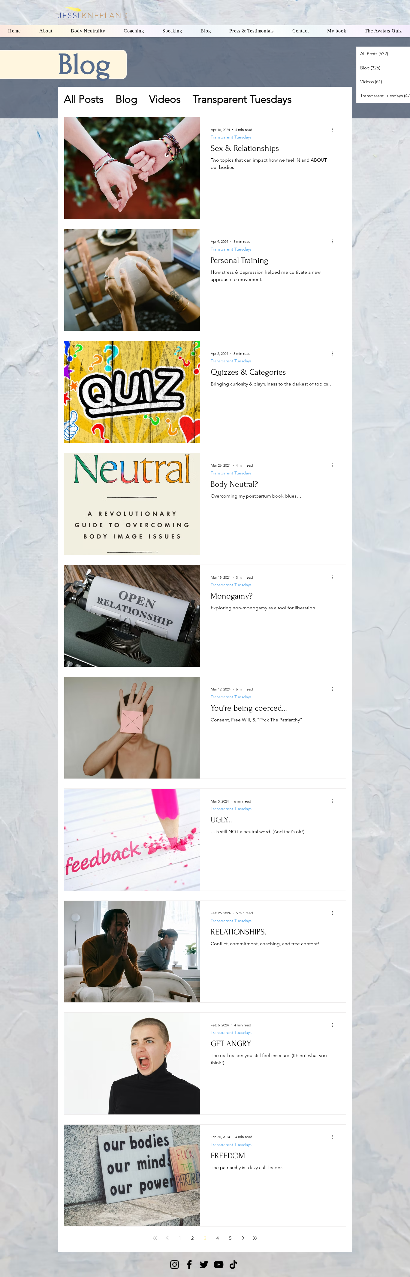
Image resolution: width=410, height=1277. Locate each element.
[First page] (154, 1238)
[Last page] (255, 1238)
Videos (165, 99)
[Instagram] (174, 1264)
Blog (126, 99)
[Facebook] (189, 1264)
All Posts (84, 99)
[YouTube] (219, 1264)
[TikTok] (233, 1264)
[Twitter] (204, 1264)
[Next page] (242, 1238)
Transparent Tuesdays (242, 99)
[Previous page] (167, 1238)
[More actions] (334, 129)
